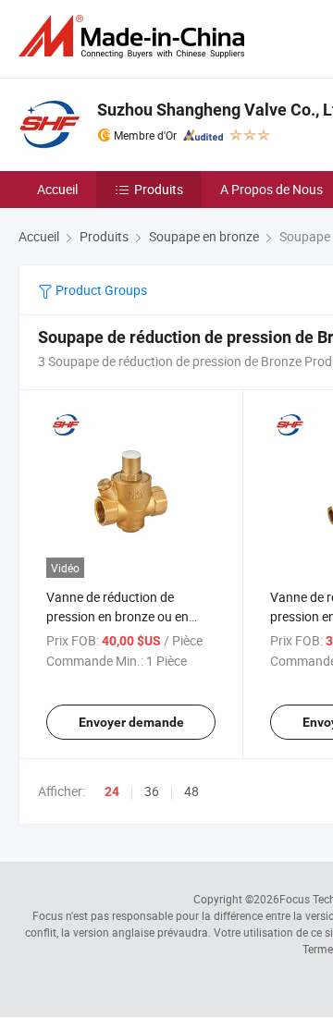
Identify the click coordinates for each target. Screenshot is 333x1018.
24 (112, 791)
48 (191, 791)
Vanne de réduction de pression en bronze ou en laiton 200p (117, 616)
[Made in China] (135, 36)
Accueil (57, 189)
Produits (158, 189)
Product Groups (100, 290)
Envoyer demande (131, 722)
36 (151, 791)
